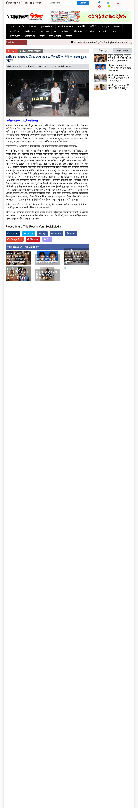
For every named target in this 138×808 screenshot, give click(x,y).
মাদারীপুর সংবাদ (65, 26)
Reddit (72, 233)
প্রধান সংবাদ (15, 36)
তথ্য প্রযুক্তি (44, 31)
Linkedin (57, 233)
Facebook (13, 233)
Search (83, 3)
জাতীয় (21, 26)
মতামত (64, 31)
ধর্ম (55, 31)
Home (13, 51)
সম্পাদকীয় (103, 31)
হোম (12, 26)
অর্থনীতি (93, 26)
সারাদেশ (32, 26)
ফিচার (42, 36)
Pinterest (34, 239)
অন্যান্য (69, 36)
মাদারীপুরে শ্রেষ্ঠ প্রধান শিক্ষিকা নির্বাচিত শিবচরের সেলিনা (47, 275)
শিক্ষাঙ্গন (91, 31)
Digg (43, 233)
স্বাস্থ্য (114, 31)
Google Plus (16, 239)
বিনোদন (117, 26)
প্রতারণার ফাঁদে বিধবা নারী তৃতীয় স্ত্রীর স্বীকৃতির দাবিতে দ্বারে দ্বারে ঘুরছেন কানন (100, 42)
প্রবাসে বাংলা (30, 36)
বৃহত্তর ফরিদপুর (47, 26)
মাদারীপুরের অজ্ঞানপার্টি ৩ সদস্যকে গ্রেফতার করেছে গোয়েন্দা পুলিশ (74, 256)
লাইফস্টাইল (78, 31)
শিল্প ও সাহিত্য (55, 36)
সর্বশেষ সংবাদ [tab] (102, 50)
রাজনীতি (81, 26)
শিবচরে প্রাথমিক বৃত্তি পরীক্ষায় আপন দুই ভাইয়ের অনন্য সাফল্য (47, 259)
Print (48, 239)
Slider (24, 51)
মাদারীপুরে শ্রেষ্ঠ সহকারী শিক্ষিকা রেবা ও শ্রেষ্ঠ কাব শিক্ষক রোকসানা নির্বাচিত (17, 273)
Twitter (29, 233)
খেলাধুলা (105, 26)
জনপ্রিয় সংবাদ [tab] (122, 50)
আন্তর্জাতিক (14, 31)
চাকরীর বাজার (29, 31)
